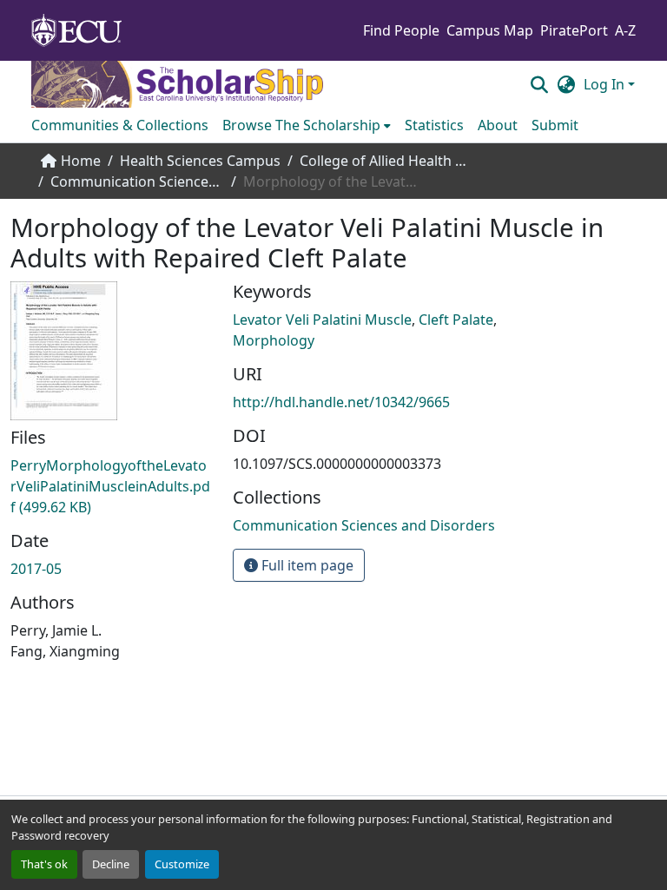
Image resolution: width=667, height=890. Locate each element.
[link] (111, 486)
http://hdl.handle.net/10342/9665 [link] (341, 402)
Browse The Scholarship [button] (301, 125)
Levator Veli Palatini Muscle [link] (322, 319)
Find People (401, 30)
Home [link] (81, 160)
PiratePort (574, 30)
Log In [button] (606, 84)
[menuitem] (306, 125)
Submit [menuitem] (555, 125)
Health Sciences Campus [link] (200, 160)
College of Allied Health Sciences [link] (386, 160)
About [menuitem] (498, 125)
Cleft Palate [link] (456, 319)
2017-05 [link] (36, 568)
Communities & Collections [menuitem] (119, 125)
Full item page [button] (305, 565)
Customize (182, 864)
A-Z (625, 30)
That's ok (44, 864)
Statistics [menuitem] (434, 125)
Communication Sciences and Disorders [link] (137, 181)
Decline (110, 864)
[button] (539, 84)
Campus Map (489, 30)
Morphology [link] (273, 340)
